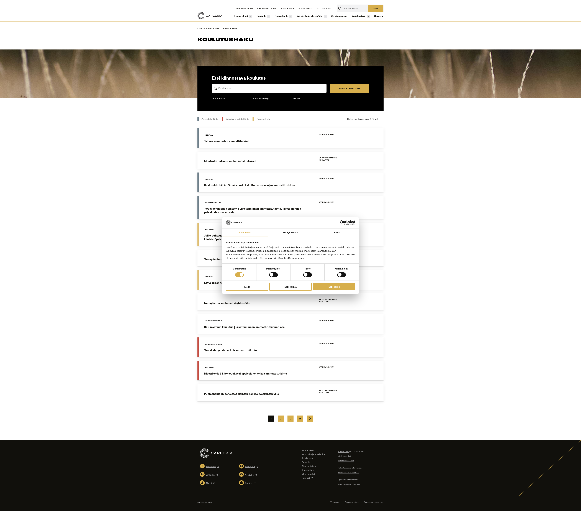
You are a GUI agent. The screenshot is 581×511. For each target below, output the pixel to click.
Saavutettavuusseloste (374, 502)
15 (300, 418)
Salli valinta (290, 287)
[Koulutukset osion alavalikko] (250, 16)
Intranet (306, 477)
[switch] (273, 274)
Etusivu (201, 28)
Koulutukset (241, 16)
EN (329, 8)
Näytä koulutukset (349, 88)
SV (323, 8)
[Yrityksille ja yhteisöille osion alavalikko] (325, 16)
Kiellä (247, 287)
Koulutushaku (219, 82)
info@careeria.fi (344, 456)
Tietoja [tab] (336, 232)
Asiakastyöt (359, 16)
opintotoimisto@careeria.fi (349, 484)
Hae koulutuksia (266, 8)
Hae (375, 8)
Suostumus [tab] (245, 232)
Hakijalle (261, 16)
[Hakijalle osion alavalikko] (268, 16)
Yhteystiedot (304, 8)
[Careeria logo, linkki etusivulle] (209, 16)
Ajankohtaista (244, 8)
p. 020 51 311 (343, 451)
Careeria (379, 16)
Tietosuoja (334, 502)
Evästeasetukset (352, 502)
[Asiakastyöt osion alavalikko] (368, 16)
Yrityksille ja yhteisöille (309, 16)
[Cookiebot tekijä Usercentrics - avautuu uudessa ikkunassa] (342, 222)
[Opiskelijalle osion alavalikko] (290, 16)
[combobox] (230, 99)
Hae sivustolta (345, 3)
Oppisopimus (287, 8)
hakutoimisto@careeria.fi (348, 472)
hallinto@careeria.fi (346, 460)
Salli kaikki (334, 287)
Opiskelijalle (281, 16)
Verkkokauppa (339, 16)
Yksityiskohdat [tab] (290, 232)
